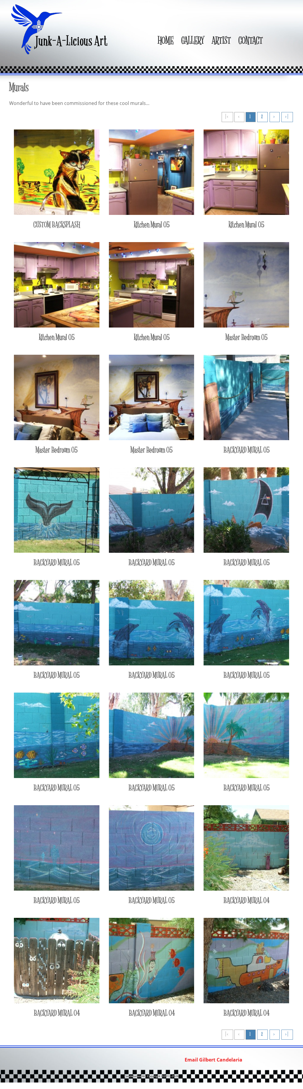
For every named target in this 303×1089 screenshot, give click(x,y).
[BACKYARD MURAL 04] (246, 892)
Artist (221, 41)
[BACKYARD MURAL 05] (246, 441)
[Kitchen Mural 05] (151, 216)
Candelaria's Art (60, 29)
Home (165, 41)
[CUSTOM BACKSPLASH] (56, 216)
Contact (250, 41)
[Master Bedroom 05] (246, 329)
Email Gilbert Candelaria (213, 1059)
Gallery (192, 41)
